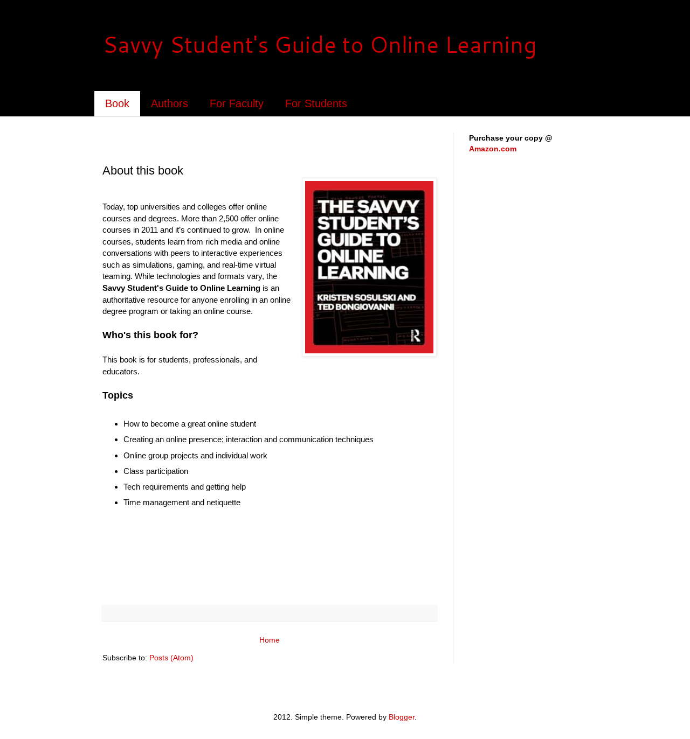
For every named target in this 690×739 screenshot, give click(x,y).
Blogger (402, 717)
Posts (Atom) (171, 657)
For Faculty (237, 103)
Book (117, 103)
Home (269, 640)
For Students (316, 103)
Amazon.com (492, 148)
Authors (169, 103)
